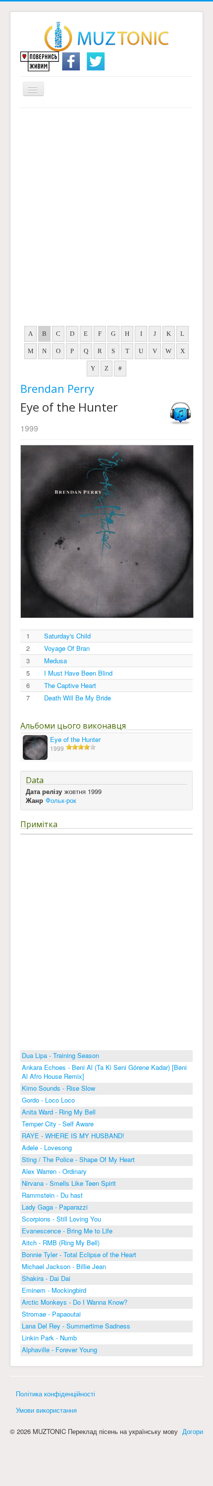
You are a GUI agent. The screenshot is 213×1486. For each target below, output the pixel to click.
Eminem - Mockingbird (54, 1290)
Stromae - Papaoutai (51, 1314)
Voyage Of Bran (67, 648)
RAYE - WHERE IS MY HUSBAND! (73, 1135)
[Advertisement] (106, 219)
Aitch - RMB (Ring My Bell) (61, 1242)
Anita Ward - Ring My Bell (59, 1111)
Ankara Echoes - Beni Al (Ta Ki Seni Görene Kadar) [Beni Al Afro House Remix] (104, 1071)
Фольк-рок (61, 800)
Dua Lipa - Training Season (60, 1055)
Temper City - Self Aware (58, 1123)
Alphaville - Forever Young (59, 1349)
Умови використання (46, 1410)
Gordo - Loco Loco (48, 1100)
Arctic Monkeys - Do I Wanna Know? (74, 1302)
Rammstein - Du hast (52, 1195)
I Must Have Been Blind (78, 673)
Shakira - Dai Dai (46, 1278)
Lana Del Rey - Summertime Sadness (76, 1325)
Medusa (55, 660)
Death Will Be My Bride (77, 697)
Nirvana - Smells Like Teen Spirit (69, 1183)
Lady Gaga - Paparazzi (55, 1207)
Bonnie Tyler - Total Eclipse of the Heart (79, 1254)
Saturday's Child (67, 636)
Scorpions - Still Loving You (61, 1218)
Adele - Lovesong (47, 1147)
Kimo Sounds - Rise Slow (58, 1088)
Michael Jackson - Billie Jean (64, 1266)
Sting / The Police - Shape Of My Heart (78, 1159)
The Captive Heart (70, 685)
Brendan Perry (57, 388)
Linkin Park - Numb (49, 1337)
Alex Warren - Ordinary (54, 1171)
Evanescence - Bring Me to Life (67, 1230)
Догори (192, 1431)
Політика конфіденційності (55, 1393)
